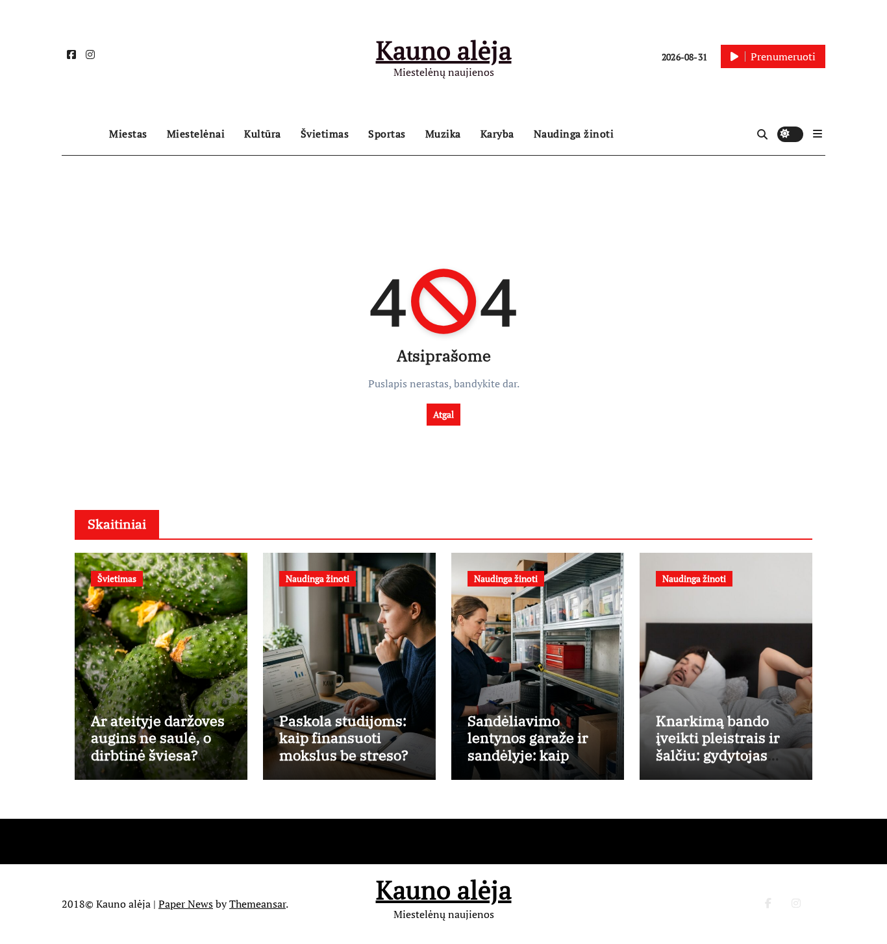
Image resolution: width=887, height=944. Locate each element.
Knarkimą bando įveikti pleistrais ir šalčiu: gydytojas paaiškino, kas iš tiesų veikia (718, 755)
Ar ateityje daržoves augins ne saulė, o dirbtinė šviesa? (158, 737)
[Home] (82, 134)
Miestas (128, 134)
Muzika (443, 134)
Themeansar (257, 904)
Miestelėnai (196, 134)
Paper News (185, 904)
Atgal (443, 414)
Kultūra (262, 134)
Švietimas (325, 134)
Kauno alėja (444, 49)
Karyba (497, 134)
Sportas (387, 134)
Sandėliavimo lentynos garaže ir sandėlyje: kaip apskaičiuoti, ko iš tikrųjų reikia (528, 755)
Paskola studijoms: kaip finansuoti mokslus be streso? (343, 737)
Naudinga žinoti (574, 134)
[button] (817, 134)
